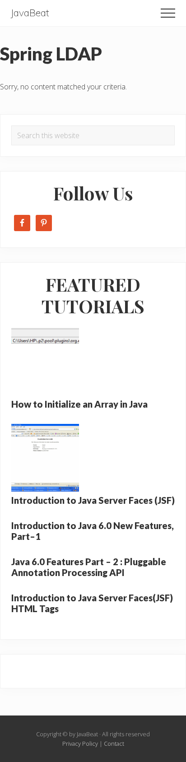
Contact (114, 743)
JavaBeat (30, 13)
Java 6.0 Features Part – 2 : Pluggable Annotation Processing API (88, 567)
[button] (167, 13)
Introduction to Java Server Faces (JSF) (93, 500)
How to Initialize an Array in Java (79, 404)
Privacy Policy (80, 743)
